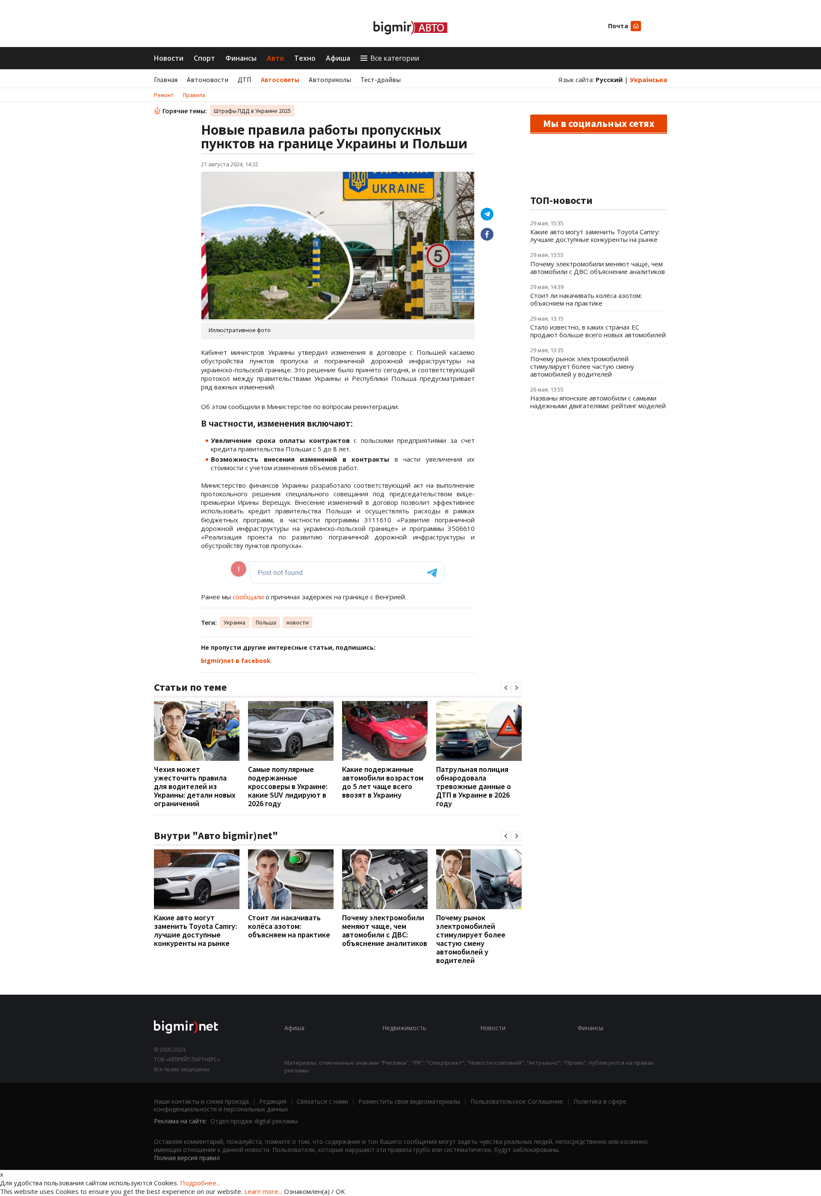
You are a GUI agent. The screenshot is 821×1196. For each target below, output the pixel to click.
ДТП (244, 79)
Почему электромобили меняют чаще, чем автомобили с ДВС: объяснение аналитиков (384, 930)
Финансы (241, 58)
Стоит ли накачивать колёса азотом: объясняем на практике (289, 926)
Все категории (394, 58)
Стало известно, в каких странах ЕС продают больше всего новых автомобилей (598, 331)
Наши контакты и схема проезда (201, 1101)
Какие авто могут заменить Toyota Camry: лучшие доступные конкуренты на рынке (195, 930)
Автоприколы (330, 79)
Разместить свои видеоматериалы (409, 1101)
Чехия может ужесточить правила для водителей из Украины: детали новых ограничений (195, 786)
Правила (194, 95)
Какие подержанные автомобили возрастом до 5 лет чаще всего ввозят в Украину (382, 782)
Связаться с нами (322, 1101)
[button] (506, 688)
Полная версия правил (187, 1158)
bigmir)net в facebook (236, 661)
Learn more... (263, 1191)
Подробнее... (200, 1182)
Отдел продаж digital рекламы (254, 1121)
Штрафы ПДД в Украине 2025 (252, 111)
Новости (168, 58)
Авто (275, 58)
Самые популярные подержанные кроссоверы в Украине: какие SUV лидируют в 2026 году (288, 786)
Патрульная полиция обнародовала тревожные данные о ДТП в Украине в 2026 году (473, 786)
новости (297, 622)
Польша (266, 622)
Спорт (204, 58)
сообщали (248, 596)
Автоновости (207, 79)
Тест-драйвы (380, 79)
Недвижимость (404, 1028)
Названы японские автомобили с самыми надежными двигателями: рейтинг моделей (598, 402)
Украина (234, 622)
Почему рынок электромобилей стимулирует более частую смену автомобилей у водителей (470, 939)
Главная (165, 79)
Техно (305, 58)
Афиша (338, 58)
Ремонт (164, 95)
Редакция (272, 1101)
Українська (648, 79)
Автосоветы (280, 79)
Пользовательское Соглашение (516, 1101)
